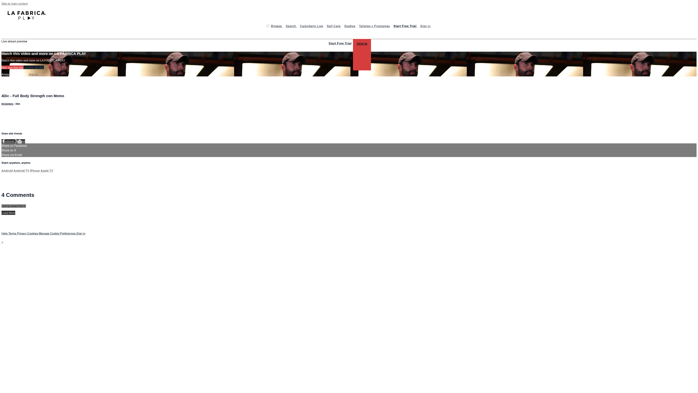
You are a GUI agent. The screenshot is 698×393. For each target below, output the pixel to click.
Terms (12, 233)
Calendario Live (311, 26)
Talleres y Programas (374, 26)
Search (291, 26)
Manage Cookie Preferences (57, 233)
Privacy (22, 233)
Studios (349, 26)
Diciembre (7, 104)
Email (21, 141)
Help (4, 233)
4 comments (9, 112)
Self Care (334, 26)
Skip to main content (14, 3)
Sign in (425, 26)
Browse (277, 26)
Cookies (33, 233)
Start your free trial (12, 67)
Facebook (8, 141)
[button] (268, 25)
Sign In (362, 43)
